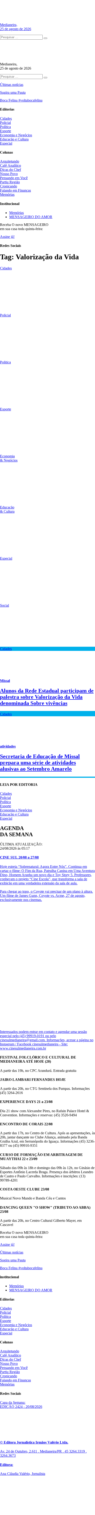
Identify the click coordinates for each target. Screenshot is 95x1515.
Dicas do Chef (10, 170)
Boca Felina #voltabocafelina (21, 100)
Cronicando (8, 186)
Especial (6, 143)
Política (5, 127)
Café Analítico (10, 165)
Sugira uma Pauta (13, 92)
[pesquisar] (45, 38)
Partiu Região (10, 182)
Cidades (6, 118)
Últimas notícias (11, 85)
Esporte (5, 131)
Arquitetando (9, 161)
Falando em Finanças (15, 190)
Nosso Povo (9, 174)
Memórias (7, 194)
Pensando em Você (14, 178)
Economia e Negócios (16, 135)
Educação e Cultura (14, 139)
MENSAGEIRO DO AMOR (30, 217)
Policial (5, 123)
